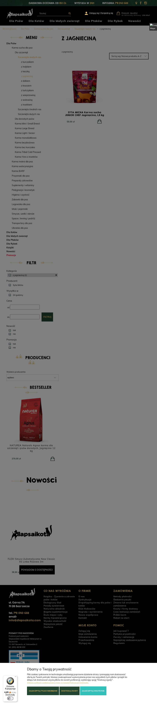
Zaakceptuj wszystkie (93, 691)
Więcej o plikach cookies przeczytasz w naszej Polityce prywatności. (58, 682)
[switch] (10, 698)
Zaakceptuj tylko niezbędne (43, 691)
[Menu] (15, 677)
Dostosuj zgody (69, 691)
